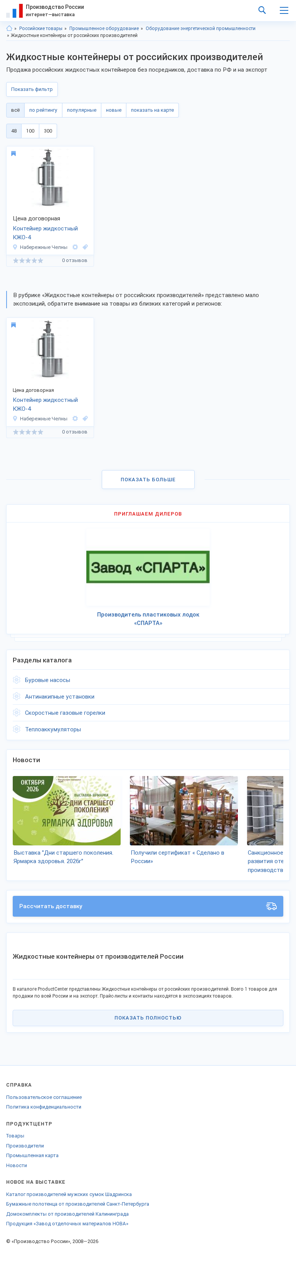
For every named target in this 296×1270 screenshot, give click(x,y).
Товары (15, 1136)
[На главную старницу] (9, 28)
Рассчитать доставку (50, 906)
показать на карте (152, 110)
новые (113, 110)
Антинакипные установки (59, 696)
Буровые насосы (47, 680)
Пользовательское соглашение (44, 1097)
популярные (81, 110)
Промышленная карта (32, 1155)
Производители (25, 1146)
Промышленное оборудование (104, 28)
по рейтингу (43, 110)
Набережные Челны (43, 247)
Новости (16, 1165)
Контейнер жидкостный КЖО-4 (45, 233)
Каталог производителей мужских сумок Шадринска (69, 1194)
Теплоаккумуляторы (53, 729)
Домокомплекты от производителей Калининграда (67, 1214)
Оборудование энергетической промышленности (201, 28)
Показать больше (148, 479)
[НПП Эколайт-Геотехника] (75, 247)
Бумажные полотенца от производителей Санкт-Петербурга (77, 1204)
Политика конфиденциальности (43, 1107)
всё (15, 110)
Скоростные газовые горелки (65, 712)
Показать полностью (148, 1018)
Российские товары (40, 28)
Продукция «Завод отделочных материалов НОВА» (67, 1223)
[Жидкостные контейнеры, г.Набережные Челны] (84, 247)
